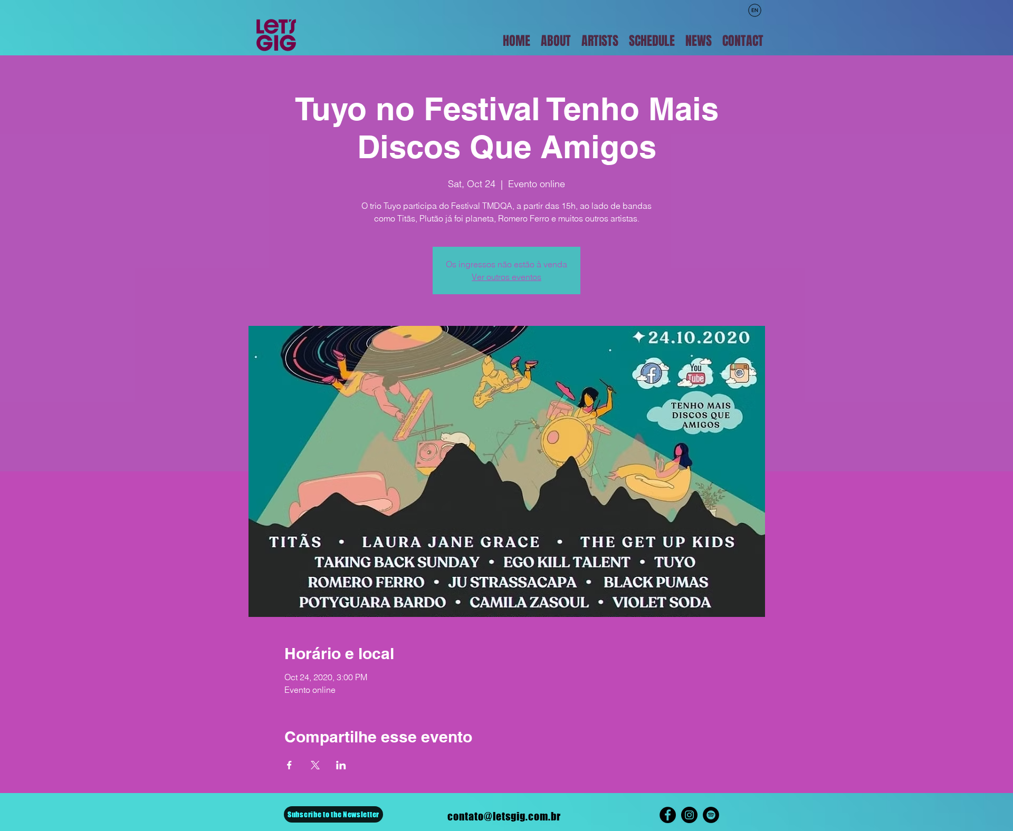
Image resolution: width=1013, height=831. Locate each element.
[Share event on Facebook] (289, 765)
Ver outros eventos (506, 277)
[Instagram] (689, 815)
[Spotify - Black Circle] (711, 815)
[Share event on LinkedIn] (341, 765)
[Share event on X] (315, 765)
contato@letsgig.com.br (504, 816)
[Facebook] (668, 815)
